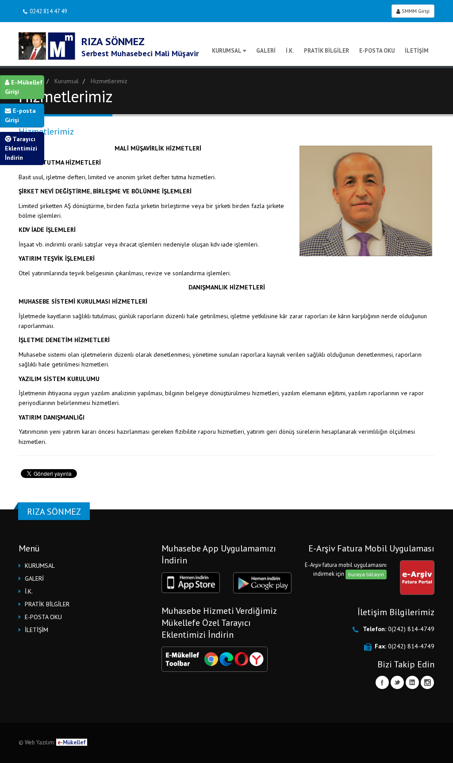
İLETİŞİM (417, 50)
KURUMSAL (227, 50)
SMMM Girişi (415, 11)
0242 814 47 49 (48, 11)
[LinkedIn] (412, 682)
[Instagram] (427, 682)
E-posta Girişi (20, 115)
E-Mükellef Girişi (23, 87)
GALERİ (266, 50)
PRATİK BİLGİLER (326, 50)
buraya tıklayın (366, 574)
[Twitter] (397, 682)
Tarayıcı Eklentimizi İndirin (21, 148)
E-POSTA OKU (377, 50)
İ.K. (290, 50)
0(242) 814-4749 (411, 629)
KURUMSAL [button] (40, 566)
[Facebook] (382, 682)
